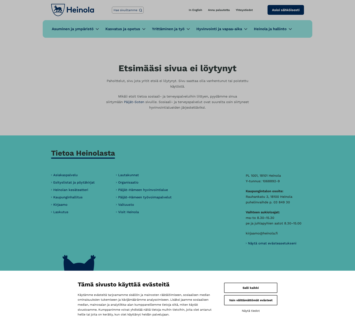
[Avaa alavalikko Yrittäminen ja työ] (188, 29)
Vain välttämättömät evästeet (251, 300)
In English (195, 10)
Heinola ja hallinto (270, 29)
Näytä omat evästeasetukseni (272, 243)
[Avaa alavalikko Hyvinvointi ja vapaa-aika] (245, 29)
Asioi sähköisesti (286, 10)
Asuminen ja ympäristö (73, 29)
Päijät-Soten (134, 102)
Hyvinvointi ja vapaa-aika (219, 29)
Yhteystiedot (244, 10)
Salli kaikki (251, 288)
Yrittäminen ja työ (168, 29)
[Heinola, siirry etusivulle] (72, 10)
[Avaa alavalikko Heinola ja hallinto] (290, 29)
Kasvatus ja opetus (122, 29)
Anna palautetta (219, 10)
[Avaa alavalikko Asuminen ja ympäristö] (97, 29)
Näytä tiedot (251, 310)
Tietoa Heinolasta (83, 153)
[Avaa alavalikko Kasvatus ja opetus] (143, 29)
